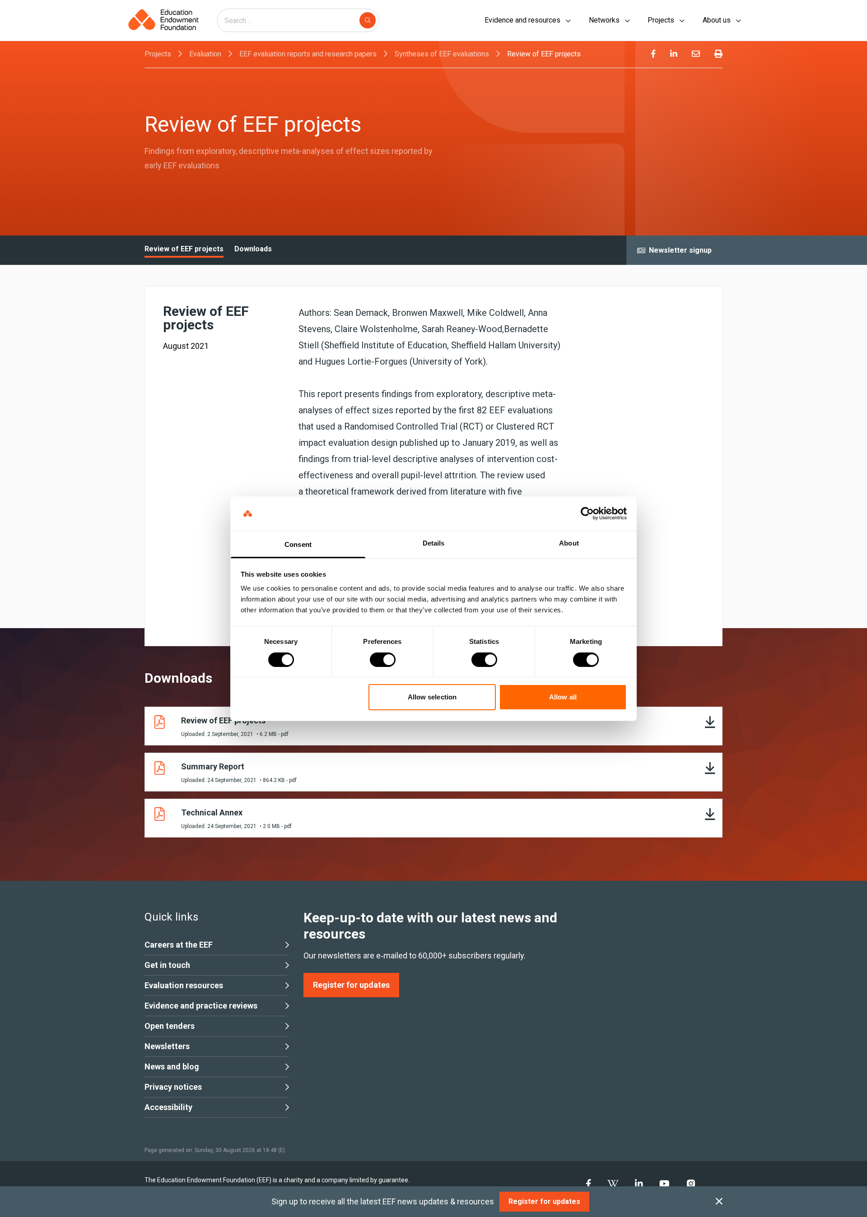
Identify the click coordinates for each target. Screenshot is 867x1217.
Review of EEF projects (544, 54)
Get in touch (167, 965)
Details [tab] (434, 543)
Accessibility (168, 1107)
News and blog (171, 1066)
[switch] (383, 659)
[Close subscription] (719, 1201)
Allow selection (432, 697)
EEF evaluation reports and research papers (308, 54)
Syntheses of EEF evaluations (442, 54)
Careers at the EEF (178, 944)
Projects (157, 54)
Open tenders (169, 1026)
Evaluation (205, 54)
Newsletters (167, 1046)
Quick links (171, 917)
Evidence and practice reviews (200, 1005)
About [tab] (569, 543)
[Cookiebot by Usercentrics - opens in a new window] (587, 513)
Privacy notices (173, 1087)
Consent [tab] (298, 544)
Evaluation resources (183, 985)
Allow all (563, 697)
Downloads (253, 249)
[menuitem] (653, 54)
